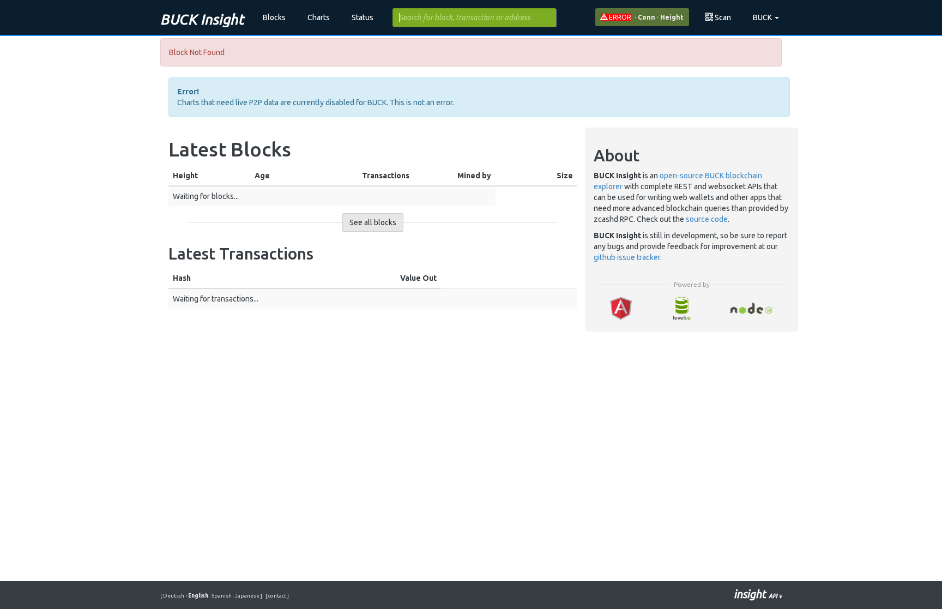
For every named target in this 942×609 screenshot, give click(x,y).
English (197, 596)
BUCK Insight (202, 19)
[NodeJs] (752, 308)
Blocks (274, 17)
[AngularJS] (621, 308)
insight (758, 594)
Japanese (247, 596)
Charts (318, 17)
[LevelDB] (681, 308)
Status (362, 17)
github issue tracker (627, 257)
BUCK (763, 17)
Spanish (221, 596)
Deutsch (174, 596)
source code (707, 219)
